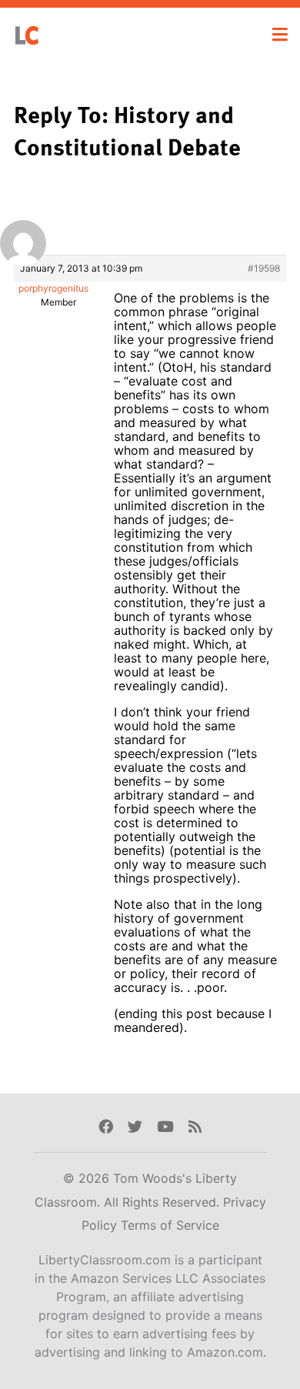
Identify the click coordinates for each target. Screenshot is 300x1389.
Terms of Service (170, 1225)
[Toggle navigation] (280, 34)
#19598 (264, 268)
